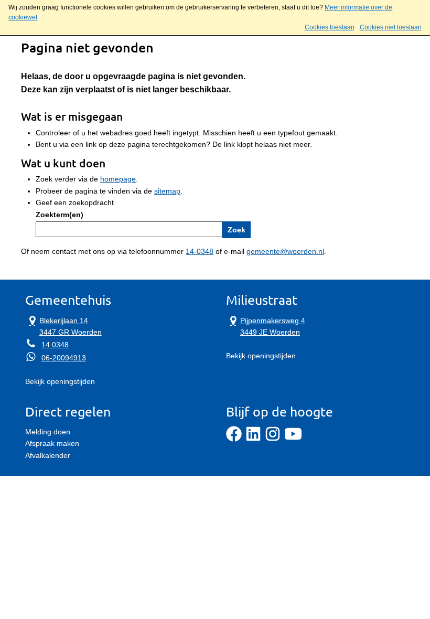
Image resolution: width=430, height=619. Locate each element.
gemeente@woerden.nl (285, 251)
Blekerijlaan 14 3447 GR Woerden (63, 325)
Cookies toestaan (329, 27)
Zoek (236, 230)
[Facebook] (234, 439)
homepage (118, 179)
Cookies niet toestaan (391, 27)
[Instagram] (273, 439)
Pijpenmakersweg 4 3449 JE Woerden (265, 325)
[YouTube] (293, 439)
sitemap (167, 191)
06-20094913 (63, 358)
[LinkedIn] (253, 439)
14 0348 (55, 344)
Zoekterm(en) (59, 214)
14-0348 (199, 251)
